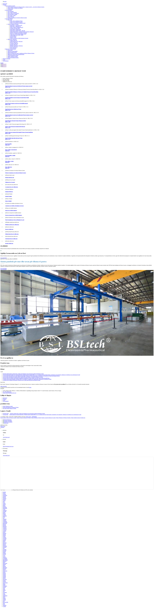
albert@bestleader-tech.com (8, 446)
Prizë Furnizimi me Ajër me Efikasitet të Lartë (14, 219)
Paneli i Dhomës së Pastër (36, 417)
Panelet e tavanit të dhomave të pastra (48, 417)
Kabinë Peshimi (8, 196)
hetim (30, 387)
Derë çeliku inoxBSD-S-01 (8, 168)
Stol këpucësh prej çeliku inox (11, 238)
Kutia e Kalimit (8, 201)
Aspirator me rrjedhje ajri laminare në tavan (14, 205)
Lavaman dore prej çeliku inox (11, 186)
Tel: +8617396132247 (7, 391)
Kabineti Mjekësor (9, 191)
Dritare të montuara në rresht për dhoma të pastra (15, 172)
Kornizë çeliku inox (9, 243)
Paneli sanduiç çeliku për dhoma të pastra (8, 417)
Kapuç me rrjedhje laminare (11, 210)
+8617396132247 (6, 437)
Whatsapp (2, 427)
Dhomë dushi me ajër (9, 177)
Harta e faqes (28, 416)
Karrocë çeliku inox (9, 229)
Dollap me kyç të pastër (10, 182)
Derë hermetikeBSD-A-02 (8, 144)
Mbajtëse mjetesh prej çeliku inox (12, 224)
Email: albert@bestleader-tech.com (9, 392)
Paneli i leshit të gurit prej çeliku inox (78, 417)
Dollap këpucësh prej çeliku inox (12, 234)
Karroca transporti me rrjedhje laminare (13, 215)
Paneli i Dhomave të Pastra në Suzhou (63, 417)
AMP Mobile (34, 416)
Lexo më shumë (3, 257)
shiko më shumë (3, 386)
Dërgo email (2, 426)
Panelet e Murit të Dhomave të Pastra (24, 417)
